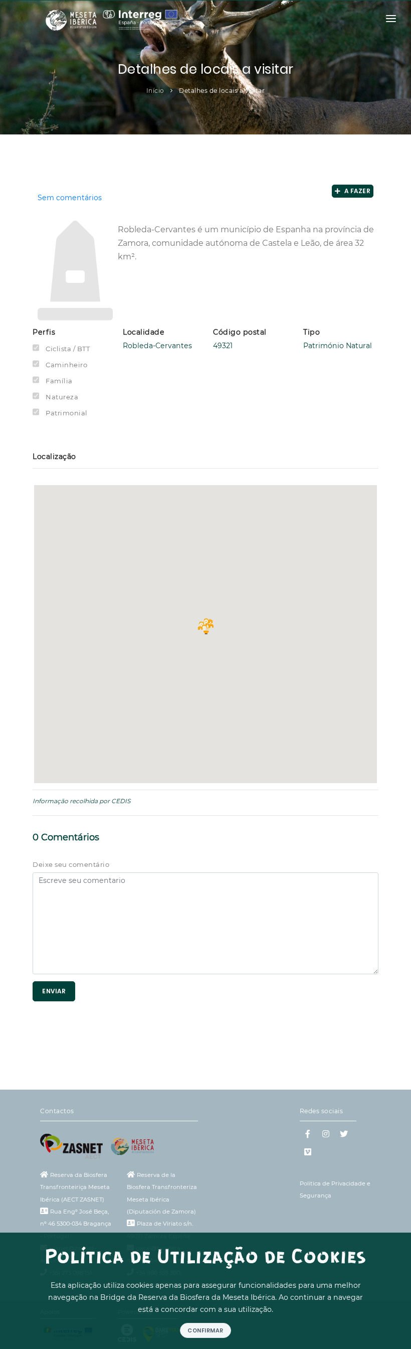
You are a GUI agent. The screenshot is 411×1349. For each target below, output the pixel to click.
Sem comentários (70, 197)
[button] (205, 626)
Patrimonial (67, 413)
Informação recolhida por (71, 801)
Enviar (54, 991)
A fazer (356, 191)
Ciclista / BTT (68, 349)
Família (59, 381)
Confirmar (205, 1330)
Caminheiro (66, 365)
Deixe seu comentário (71, 864)
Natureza (62, 397)
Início (155, 90)
